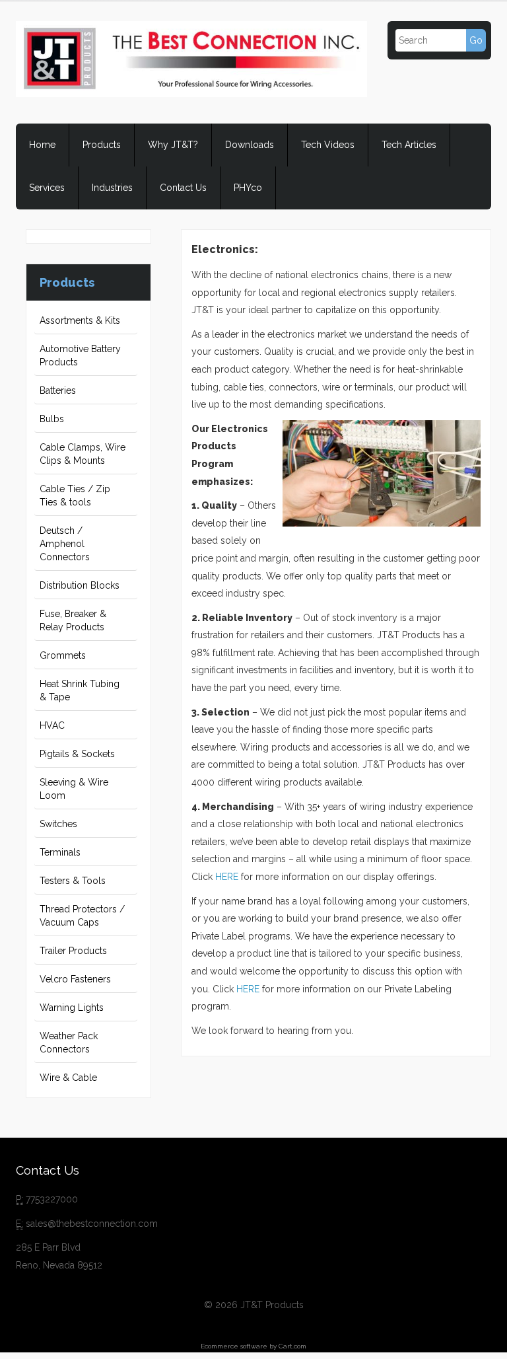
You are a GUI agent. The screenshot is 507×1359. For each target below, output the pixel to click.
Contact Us (183, 187)
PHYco (248, 187)
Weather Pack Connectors (69, 1042)
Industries (112, 187)
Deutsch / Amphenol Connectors (65, 543)
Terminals (60, 852)
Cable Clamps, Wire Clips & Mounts (82, 454)
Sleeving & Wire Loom (74, 789)
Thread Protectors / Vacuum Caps (82, 916)
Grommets (63, 655)
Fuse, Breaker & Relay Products (73, 620)
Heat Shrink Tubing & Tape (79, 690)
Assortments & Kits (80, 320)
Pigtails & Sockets (77, 754)
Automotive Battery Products (80, 355)
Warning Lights (72, 1007)
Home (42, 144)
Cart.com (292, 1346)
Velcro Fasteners (75, 979)
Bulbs (52, 419)
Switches (58, 824)
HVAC (52, 725)
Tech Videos (328, 144)
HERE (226, 876)
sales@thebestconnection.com (92, 1223)
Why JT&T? (173, 144)
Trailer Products (73, 950)
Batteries (58, 390)
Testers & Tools (73, 880)
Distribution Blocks (79, 585)
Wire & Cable (68, 1077)
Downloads (249, 144)
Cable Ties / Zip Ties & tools (75, 495)
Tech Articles (409, 144)
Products (102, 144)
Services (47, 187)
